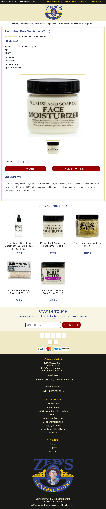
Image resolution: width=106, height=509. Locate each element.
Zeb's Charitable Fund (76, 1)
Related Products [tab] (53, 205)
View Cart (53, 451)
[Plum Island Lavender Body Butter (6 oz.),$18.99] (53, 273)
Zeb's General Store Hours (53, 429)
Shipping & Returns (53, 425)
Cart (103, 12)
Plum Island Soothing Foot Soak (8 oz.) (18, 292)
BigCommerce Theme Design (44, 505)
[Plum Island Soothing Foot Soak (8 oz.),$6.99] (18, 273)
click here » (57, 387)
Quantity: (9, 162)
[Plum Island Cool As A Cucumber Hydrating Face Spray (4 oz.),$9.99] (18, 225)
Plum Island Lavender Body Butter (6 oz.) (53, 292)
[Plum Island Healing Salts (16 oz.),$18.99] (87, 225)
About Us (53, 414)
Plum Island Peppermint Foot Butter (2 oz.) (53, 244)
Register (53, 448)
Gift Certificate (54, 1)
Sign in (53, 444)
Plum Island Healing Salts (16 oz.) (87, 244)
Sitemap (53, 433)
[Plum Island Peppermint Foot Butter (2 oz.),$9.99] (53, 225)
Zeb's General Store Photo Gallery (53, 411)
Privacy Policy (53, 407)
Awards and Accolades (53, 418)
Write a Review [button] (39, 36)
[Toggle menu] (2, 12)
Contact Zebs (53, 404)
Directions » (53, 375)
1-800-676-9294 (97, 1)
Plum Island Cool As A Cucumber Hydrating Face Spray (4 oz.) (19, 246)
